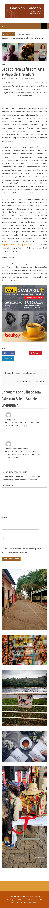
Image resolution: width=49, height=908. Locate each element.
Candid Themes (32, 903)
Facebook (9, 353)
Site (3, 538)
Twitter (23, 353)
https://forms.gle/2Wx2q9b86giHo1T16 (19, 244)
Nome (5, 517)
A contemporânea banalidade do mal (22, 373)
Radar (4, 64)
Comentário (7, 485)
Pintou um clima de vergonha (29, 381)
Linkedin (8, 358)
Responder (35, 422)
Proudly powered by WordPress (21, 899)
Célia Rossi (10, 419)
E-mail (5, 528)
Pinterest (36, 353)
